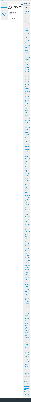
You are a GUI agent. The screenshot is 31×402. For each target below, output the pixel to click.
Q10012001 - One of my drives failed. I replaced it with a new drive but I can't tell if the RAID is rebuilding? (27, 287)
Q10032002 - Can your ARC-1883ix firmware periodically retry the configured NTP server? (27, 307)
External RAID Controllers (4, 12)
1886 (28, 380)
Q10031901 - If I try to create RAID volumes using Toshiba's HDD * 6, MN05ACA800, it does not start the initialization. (27, 146)
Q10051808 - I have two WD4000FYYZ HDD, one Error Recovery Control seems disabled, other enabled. (27, 103)
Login (29, 0)
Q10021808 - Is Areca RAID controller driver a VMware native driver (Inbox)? (27, 95)
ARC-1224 (27, 392)
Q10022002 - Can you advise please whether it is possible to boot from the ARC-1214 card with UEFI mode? (27, 304)
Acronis (27, 381)
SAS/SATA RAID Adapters (3, 4)
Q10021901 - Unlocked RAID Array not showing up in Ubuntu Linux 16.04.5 (27, 143)
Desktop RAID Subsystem (4, 14)
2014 (2, 8)
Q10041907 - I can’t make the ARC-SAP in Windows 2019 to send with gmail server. (27, 220)
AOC (28, 383)
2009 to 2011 (3, 10)
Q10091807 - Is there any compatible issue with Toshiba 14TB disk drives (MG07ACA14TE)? (27, 85)
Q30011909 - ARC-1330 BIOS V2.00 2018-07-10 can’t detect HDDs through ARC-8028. (27, 281)
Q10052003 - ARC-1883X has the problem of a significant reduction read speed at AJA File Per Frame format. (27, 329)
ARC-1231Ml (26, 394)
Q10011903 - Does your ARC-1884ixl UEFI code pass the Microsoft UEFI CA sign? (27, 164)
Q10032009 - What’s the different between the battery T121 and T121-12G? (27, 342)
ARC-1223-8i (26, 391)
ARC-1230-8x (26, 393)
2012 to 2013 (3, 9)
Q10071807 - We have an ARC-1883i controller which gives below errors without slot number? (27, 77)
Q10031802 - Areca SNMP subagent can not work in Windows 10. (27, 28)
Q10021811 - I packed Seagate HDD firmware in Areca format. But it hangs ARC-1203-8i (27, 121)
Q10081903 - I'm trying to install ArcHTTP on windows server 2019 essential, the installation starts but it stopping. (27, 194)
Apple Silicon (26, 384)
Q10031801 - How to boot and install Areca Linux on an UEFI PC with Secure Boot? (27, 17)
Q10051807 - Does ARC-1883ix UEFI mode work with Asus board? (27, 70)
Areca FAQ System (3, 0)
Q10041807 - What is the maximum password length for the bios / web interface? (27, 67)
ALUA (27, 383)
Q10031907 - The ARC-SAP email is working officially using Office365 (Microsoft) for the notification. (27, 217)
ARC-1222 (26, 390)
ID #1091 (22, 4)
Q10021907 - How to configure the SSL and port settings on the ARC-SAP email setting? (27, 215)
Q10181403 (10, 13)
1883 (27, 380)
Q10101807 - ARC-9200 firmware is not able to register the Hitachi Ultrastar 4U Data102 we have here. (27, 89)
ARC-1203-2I (25, 386)
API (24, 384)
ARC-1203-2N (28, 386)
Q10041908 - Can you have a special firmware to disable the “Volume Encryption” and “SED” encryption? (27, 227)
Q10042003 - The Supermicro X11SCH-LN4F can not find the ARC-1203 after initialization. (27, 326)
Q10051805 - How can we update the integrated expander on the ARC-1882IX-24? (27, 52)
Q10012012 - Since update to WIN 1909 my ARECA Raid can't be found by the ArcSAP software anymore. (27, 368)
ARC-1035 (29, 384)
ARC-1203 (28, 385)
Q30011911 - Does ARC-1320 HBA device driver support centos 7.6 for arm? (27, 284)
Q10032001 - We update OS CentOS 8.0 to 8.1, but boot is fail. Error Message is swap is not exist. (27, 296)
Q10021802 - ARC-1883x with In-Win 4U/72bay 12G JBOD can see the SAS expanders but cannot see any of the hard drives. (27, 24)
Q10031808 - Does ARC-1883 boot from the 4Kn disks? (27, 97)
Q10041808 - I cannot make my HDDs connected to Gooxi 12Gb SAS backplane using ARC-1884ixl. (27, 99)
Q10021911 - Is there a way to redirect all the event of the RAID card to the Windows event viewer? (27, 265)
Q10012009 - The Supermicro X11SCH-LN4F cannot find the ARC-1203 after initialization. (27, 333)
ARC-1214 (27, 388)
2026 (2, 5)
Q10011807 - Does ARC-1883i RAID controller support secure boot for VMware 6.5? (27, 55)
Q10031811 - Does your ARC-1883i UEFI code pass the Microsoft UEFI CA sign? (27, 123)
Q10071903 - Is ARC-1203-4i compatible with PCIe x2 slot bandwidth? (27, 191)
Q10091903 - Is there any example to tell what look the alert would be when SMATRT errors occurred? (27, 198)
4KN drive (25, 381)
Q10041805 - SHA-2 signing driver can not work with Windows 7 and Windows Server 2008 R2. (27, 49)
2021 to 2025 (3, 6)
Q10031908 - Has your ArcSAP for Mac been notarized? (27, 225)
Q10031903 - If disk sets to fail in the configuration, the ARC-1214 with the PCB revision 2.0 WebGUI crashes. (27, 175)
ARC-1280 (25, 396)
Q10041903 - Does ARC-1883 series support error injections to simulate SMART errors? (27, 178)
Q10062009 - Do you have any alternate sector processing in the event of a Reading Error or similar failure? (27, 353)
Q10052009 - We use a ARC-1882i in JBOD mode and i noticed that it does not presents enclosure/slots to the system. (27, 350)
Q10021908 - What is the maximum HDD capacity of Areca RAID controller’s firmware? (27, 223)
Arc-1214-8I (27, 389)
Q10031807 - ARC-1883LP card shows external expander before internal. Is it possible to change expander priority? (27, 64)
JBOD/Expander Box (3, 13)
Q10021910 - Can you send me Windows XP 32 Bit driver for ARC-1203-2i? (27, 250)
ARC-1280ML (27, 396)
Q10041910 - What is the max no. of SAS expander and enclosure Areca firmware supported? (27, 258)
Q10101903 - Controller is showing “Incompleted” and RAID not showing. (27, 201)
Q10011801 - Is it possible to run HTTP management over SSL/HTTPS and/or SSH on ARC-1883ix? (27, 11)
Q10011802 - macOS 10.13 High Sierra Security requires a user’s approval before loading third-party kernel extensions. (27, 20)
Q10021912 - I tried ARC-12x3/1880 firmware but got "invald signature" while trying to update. (27, 273)
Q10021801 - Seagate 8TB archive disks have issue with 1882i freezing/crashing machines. (27, 14)
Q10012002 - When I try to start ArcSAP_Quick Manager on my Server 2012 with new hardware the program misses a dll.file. (27, 300)
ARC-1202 (26, 385)
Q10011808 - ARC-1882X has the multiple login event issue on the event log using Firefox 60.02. (27, 92)
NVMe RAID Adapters (3, 15)
